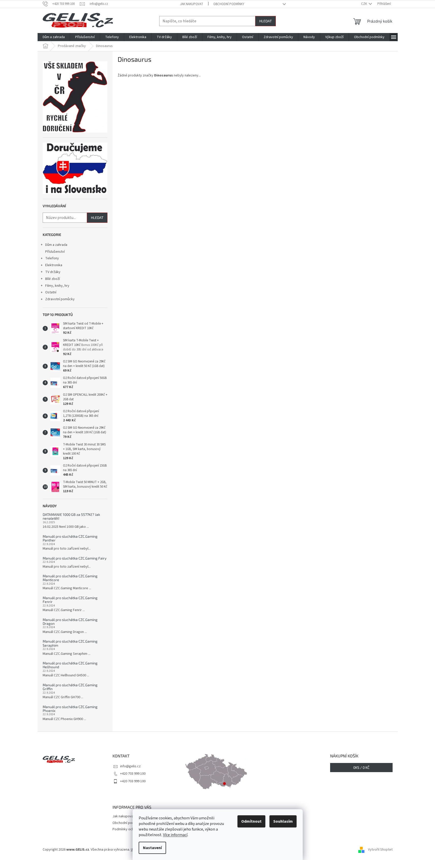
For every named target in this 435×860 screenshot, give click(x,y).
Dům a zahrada (56, 244)
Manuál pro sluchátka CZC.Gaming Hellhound (70, 665)
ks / (361, 767)
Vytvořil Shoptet (380, 849)
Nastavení (152, 848)
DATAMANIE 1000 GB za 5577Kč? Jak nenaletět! (71, 516)
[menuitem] (54, 37)
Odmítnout (251, 821)
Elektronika (53, 265)
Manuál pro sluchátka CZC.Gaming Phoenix (70, 709)
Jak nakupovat (191, 4)
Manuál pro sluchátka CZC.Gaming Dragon (70, 622)
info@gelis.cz (130, 766)
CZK (364, 4)
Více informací (175, 835)
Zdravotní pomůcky (60, 299)
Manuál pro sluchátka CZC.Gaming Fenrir (70, 600)
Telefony (52, 258)
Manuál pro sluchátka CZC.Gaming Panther (70, 538)
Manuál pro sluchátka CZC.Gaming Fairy (74, 558)
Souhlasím (283, 821)
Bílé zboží (52, 278)
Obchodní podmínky (228, 4)
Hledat (265, 21)
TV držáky (52, 272)
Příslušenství (55, 251)
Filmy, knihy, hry (57, 285)
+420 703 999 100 (133, 773)
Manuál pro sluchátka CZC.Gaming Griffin (70, 687)
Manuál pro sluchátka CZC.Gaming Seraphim (70, 643)
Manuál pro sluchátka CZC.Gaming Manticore (70, 578)
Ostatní (50, 292)
